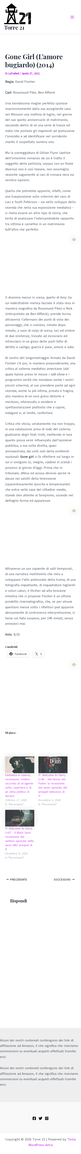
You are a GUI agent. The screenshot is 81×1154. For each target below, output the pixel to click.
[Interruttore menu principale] (72, 17)
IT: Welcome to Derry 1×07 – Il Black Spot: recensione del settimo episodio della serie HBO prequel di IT (19, 839)
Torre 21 (14, 27)
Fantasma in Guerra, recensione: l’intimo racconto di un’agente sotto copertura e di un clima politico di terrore (19, 785)
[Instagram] (47, 1118)
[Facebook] (34, 1118)
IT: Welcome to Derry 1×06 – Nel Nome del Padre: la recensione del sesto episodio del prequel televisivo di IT (52, 785)
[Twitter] (40, 1118)
